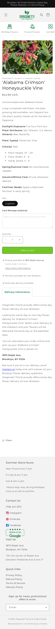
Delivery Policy (14, 587)
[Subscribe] (46, 607)
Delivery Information (17, 292)
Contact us (8, 369)
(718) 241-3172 (14, 506)
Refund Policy (14, 579)
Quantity (6, 234)
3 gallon (10, 203)
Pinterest (15, 519)
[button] (6, 15)
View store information (18, 268)
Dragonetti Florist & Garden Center (31, 619)
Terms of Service (15, 583)
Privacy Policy (14, 575)
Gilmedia (43, 624)
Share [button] (9, 440)
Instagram (16, 513)
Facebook (15, 525)
